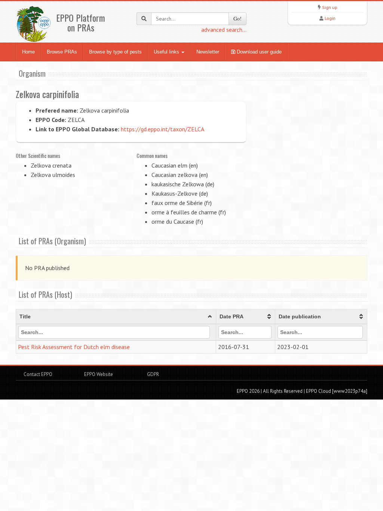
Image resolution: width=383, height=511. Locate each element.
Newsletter (207, 52)
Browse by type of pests (115, 52)
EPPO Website (98, 374)
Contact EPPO (38, 374)
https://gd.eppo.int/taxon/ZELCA (162, 129)
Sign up (329, 7)
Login (330, 18)
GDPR (152, 374)
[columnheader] (116, 316)
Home (28, 52)
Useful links (167, 52)
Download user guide (258, 52)
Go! (237, 18)
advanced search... (223, 29)
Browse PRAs (62, 52)
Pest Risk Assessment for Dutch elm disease (74, 347)
